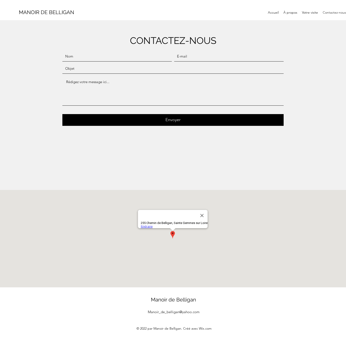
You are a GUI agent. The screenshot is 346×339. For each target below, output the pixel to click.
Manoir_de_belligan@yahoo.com (174, 312)
